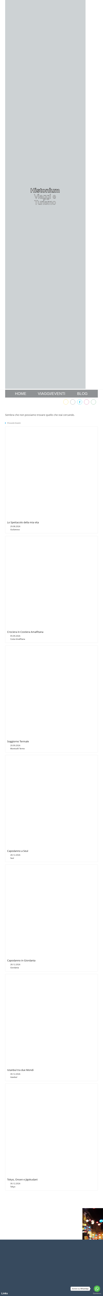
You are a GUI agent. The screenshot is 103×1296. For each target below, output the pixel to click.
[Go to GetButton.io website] (97, 1293)
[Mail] (72, 401)
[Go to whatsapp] (97, 1289)
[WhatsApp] (93, 401)
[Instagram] (86, 401)
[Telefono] (65, 401)
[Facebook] (79, 401)
